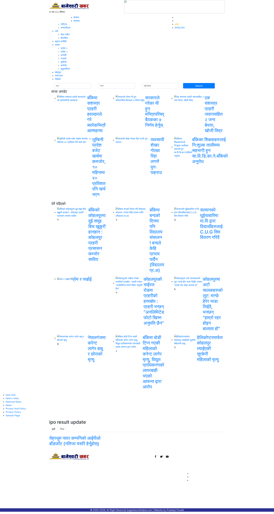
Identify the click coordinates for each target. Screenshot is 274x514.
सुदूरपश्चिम (65, 68)
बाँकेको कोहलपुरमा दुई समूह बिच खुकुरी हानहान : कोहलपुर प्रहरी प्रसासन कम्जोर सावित (97, 234)
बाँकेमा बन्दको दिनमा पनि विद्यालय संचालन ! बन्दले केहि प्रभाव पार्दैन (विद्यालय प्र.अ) (157, 240)
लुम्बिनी (64, 61)
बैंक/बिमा (64, 37)
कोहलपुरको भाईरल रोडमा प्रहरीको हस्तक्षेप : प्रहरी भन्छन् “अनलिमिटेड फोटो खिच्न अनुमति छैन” (154, 301)
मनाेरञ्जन (59, 75)
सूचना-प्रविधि (61, 41)
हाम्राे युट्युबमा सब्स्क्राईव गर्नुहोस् (204, 480)
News (9, 405)
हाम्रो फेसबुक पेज (197, 473)
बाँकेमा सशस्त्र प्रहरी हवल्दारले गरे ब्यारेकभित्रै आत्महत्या (96, 114)
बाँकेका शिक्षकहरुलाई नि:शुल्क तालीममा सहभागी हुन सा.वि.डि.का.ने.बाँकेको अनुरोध (210, 150)
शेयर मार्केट (65, 34)
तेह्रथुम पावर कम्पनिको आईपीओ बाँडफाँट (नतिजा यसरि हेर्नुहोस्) (74, 440)
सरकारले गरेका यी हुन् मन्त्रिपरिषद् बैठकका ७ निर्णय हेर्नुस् (154, 111)
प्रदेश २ (64, 51)
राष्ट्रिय (64, 24)
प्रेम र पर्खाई (82, 279)
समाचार (76, 20)
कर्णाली (64, 65)
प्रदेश (57, 44)
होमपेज (76, 17)
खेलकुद (58, 72)
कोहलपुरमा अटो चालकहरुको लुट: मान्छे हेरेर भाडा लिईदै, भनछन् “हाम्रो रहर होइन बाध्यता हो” (213, 303)
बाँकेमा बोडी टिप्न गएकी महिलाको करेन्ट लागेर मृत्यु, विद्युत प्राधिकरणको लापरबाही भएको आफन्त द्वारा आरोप (153, 362)
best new (11, 394)
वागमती (64, 55)
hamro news (12, 398)
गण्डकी (63, 58)
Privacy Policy (13, 412)
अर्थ (56, 31)
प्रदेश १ (64, 48)
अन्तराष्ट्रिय (65, 27)
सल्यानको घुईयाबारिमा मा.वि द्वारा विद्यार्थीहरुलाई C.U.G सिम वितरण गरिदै (211, 223)
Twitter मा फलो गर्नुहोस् (200, 476)
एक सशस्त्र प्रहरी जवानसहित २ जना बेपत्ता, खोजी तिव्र (214, 114)
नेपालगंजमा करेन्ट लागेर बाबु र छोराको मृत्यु (97, 348)
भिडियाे (58, 79)
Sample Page (13, 415)
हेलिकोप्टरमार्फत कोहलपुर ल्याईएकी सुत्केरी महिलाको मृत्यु (210, 348)
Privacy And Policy (16, 408)
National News (13, 401)
